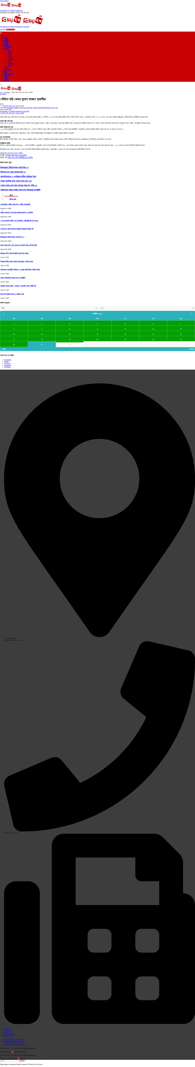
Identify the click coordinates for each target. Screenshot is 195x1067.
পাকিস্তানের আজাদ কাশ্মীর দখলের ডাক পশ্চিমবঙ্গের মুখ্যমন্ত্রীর (20, 190)
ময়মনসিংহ (11, 64)
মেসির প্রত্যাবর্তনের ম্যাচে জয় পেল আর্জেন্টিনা (12, 278)
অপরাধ (6, 42)
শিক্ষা (5, 72)
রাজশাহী (10, 59)
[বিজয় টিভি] (21, 25)
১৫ (14, 334)
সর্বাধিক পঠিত (12, 199)
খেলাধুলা (6, 76)
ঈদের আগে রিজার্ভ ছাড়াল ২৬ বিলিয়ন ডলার (12, 294)
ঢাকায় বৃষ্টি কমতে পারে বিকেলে (17, 155)
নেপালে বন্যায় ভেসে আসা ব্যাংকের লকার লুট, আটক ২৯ (18, 185)
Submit (22, 1061)
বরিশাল (10, 57)
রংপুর (9, 62)
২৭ (153, 339)
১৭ (69, 334)
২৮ (181, 339)
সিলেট (9, 66)
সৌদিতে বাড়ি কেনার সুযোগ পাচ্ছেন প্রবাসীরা (11, 153)
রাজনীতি (6, 40)
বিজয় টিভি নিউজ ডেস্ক (9, 106)
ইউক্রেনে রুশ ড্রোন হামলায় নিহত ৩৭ (13, 172)
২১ (181, 334)
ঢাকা (9, 51)
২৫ (97, 339)
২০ (153, 334)
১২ (125, 329)
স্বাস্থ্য (6, 79)
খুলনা (9, 55)
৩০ (42, 344)
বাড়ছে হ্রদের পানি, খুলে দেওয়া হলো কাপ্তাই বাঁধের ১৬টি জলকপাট (18, 245)
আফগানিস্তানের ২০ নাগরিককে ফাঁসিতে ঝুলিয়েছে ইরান (18, 176)
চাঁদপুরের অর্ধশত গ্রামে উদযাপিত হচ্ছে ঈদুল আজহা (14, 253)
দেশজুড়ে (6, 49)
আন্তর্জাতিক (7, 47)
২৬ (125, 339)
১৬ (42, 334)
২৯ (14, 344)
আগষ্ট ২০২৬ (97, 313)
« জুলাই (4, 349)
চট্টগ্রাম (10, 53)
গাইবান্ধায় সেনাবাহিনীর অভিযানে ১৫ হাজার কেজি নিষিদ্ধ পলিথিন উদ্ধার (20, 270)
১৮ (97, 334)
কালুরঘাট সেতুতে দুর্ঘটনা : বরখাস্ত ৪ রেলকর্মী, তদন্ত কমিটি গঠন (18, 286)
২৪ (69, 339)
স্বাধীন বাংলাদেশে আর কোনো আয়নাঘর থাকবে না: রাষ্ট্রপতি (16, 212)
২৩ (42, 339)
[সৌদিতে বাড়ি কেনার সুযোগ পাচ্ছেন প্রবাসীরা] (12, 113)
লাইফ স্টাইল (7, 70)
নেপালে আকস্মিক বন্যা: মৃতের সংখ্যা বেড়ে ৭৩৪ (16, 181)
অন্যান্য (6, 81)
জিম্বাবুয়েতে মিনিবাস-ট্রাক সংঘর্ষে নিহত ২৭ (14, 167)
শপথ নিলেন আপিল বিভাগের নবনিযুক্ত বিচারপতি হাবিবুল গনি (16, 229)
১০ (69, 329)
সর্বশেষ (11, 195)
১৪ (181, 329)
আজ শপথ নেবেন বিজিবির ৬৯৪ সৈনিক (20, 157)
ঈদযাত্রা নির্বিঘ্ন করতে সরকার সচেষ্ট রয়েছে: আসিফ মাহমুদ (16, 261)
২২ (14, 339)
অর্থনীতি (6, 45)
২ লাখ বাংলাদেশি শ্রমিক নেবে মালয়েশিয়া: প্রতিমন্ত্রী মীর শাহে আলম (19, 221)
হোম (1, 92)
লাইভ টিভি (3, 29)
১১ (97, 329)
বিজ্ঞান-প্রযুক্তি (8, 74)
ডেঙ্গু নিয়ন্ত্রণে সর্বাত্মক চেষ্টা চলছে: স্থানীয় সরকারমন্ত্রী (15, 204)
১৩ (153, 329)
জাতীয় (6, 38)
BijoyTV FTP (10, 29)
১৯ (125, 334)
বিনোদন (6, 68)
